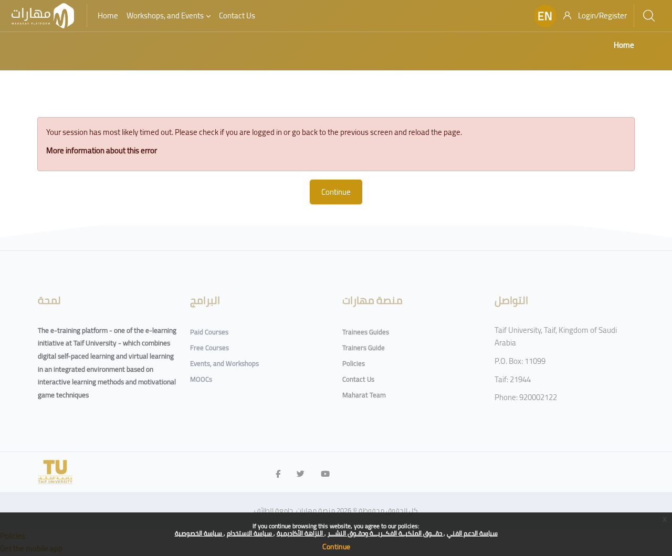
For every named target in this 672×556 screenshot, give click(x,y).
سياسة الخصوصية (199, 533)
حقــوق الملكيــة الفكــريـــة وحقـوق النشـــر (386, 533)
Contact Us (358, 379)
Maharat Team (364, 395)
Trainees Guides (365, 332)
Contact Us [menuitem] (237, 15)
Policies (353, 363)
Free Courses (209, 347)
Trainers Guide (363, 347)
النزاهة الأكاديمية (300, 533)
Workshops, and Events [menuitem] (165, 15)
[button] (545, 16)
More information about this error (101, 150)
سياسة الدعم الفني (472, 533)
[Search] (649, 15)
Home (624, 45)
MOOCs (201, 379)
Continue (336, 546)
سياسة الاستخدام (250, 533)
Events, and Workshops (224, 363)
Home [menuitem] (108, 15)
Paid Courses (209, 332)
